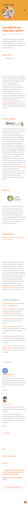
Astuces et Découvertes (15, 34)
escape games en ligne (8, 287)
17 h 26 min (10, 404)
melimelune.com (6, 336)
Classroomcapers (7, 102)
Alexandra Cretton (7, 374)
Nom (4, 449)
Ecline (4, 403)
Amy (3, 35)
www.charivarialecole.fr (8, 119)
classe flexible (6, 313)
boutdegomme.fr (6, 326)
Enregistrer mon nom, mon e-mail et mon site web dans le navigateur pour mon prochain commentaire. (13, 472)
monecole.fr (5, 346)
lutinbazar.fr (5, 190)
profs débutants (19, 166)
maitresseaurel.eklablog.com (9, 309)
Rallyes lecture (6, 348)
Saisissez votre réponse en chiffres (12, 477)
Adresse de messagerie (9, 456)
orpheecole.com (6, 318)
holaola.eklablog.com (7, 303)
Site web (4, 463)
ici (11, 156)
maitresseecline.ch (7, 55)
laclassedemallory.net (8, 234)
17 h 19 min (12, 376)
